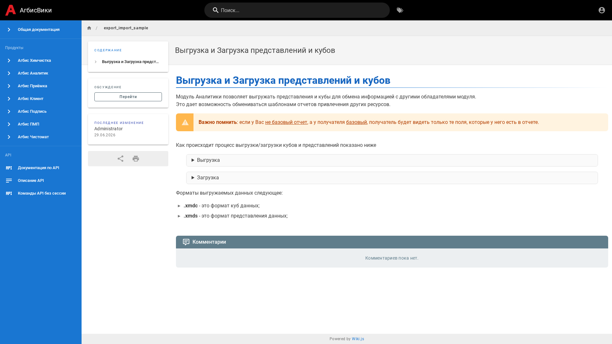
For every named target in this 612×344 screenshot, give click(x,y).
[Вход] (601, 10)
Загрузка (208, 178)
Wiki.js (358, 339)
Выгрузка (208, 160)
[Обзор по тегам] (400, 10)
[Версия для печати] (135, 158)
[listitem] (128, 61)
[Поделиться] (120, 158)
